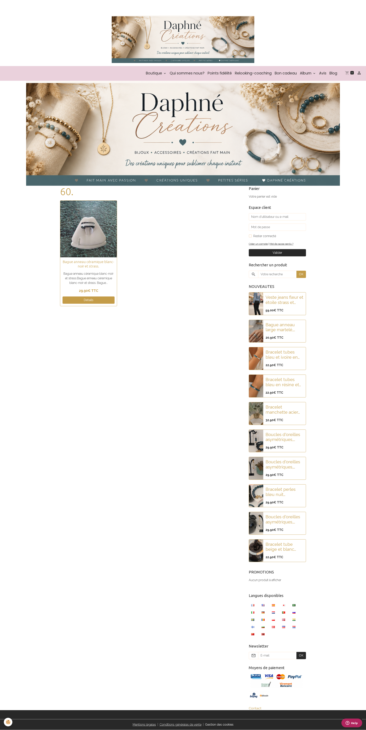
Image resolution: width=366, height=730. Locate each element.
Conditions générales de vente (180, 724)
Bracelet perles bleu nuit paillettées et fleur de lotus (283, 492)
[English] (263, 605)
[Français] (253, 605)
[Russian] (294, 612)
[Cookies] (8, 722)
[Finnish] (253, 626)
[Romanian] (263, 619)
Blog (333, 73)
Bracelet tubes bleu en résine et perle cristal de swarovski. (282, 382)
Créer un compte (258, 243)
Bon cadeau (286, 73)
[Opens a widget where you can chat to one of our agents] (351, 723)
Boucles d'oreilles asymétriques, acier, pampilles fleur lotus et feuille (283, 464)
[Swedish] (253, 619)
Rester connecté (264, 236)
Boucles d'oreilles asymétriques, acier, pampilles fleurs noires (283, 519)
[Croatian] (294, 626)
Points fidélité (220, 73)
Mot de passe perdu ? (281, 243)
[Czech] (284, 626)
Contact (255, 708)
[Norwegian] (284, 619)
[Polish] (273, 619)
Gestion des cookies (219, 724)
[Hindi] (294, 619)
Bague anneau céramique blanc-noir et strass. (88, 264)
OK (301, 274)
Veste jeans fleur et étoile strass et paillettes (284, 300)
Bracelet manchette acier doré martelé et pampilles (282, 410)
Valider (277, 252)
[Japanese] (284, 605)
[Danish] (273, 626)
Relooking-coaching (253, 73)
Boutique (154, 73)
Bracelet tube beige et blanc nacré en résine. (281, 547)
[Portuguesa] (284, 612)
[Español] (273, 605)
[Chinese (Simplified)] (253, 634)
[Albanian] (263, 634)
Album (306, 73)
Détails (88, 300)
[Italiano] (253, 612)
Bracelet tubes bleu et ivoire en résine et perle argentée (282, 355)
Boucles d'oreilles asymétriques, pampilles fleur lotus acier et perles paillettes (283, 437)
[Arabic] (294, 605)
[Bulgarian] (263, 626)
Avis (322, 73)
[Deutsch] (263, 612)
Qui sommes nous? (187, 73)
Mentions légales (144, 724)
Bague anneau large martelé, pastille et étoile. (282, 327)
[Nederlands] (273, 612)
